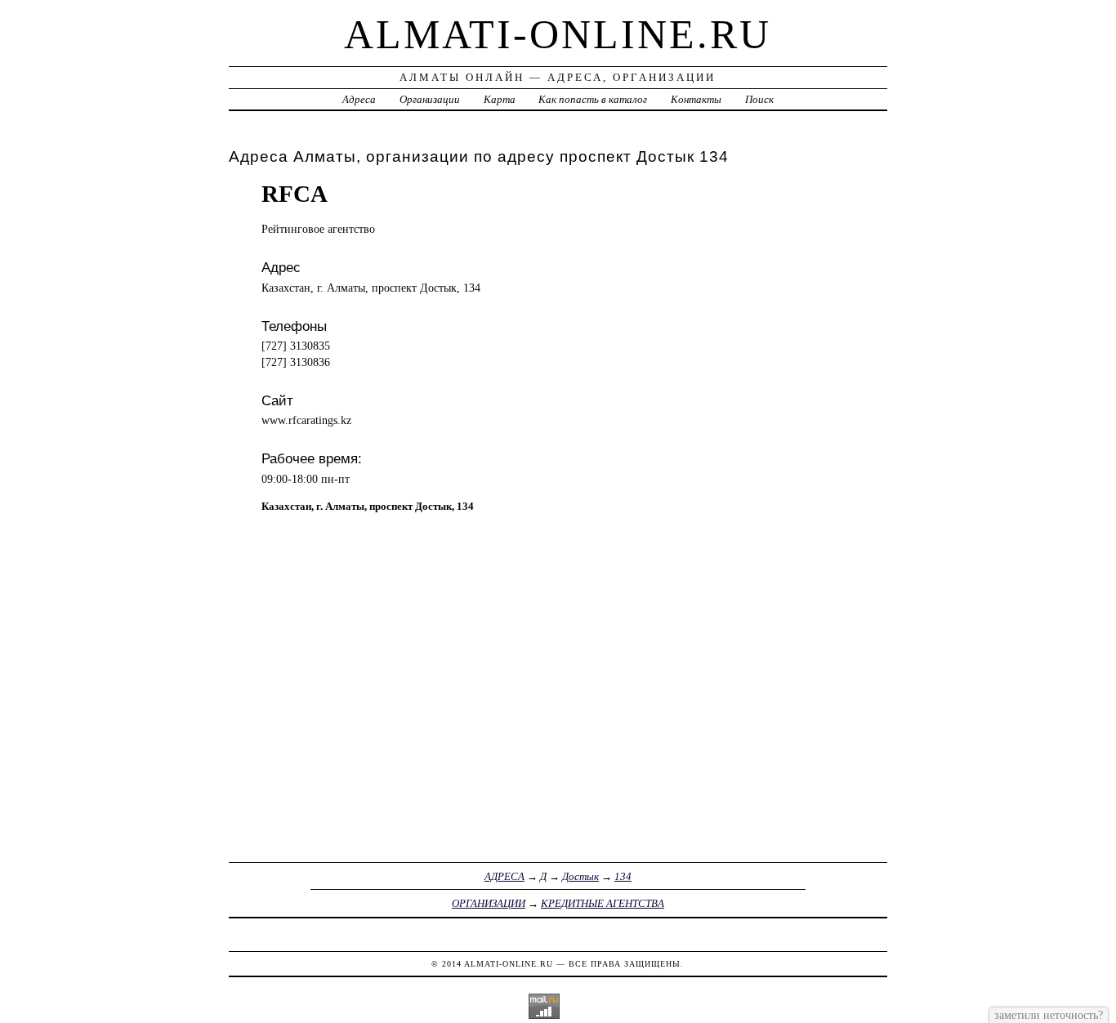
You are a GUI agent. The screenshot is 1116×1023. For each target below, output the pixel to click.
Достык (580, 876)
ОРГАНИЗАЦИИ (488, 903)
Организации (430, 99)
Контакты (696, 99)
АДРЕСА (504, 876)
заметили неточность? (1048, 1014)
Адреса (359, 99)
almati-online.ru (557, 34)
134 (623, 876)
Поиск (759, 99)
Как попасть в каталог (592, 99)
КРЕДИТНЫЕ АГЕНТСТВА (602, 903)
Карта (500, 99)
